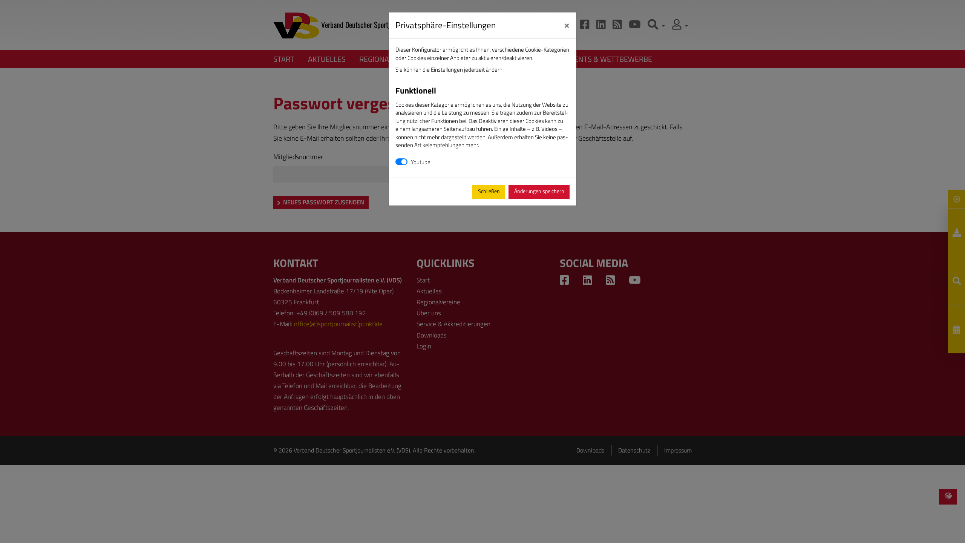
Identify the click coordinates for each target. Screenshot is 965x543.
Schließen (489, 191)
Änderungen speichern (539, 191)
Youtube (420, 162)
